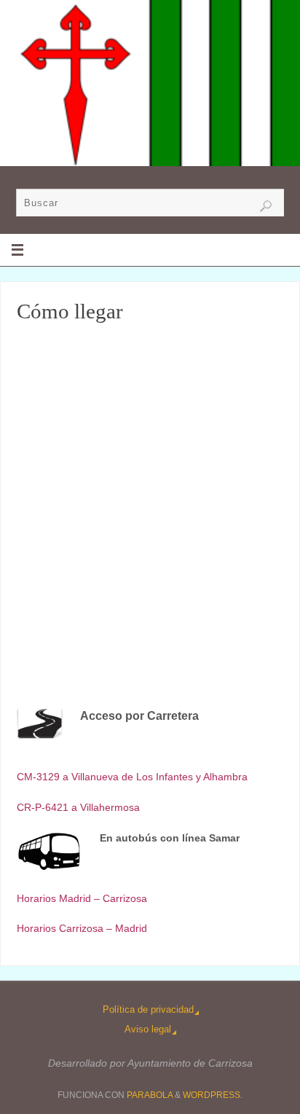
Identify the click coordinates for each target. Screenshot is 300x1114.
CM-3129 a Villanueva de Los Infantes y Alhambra (132, 776)
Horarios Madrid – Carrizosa (82, 898)
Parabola (150, 1095)
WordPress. (212, 1095)
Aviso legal (148, 1029)
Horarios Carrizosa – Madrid (82, 928)
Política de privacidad (148, 1009)
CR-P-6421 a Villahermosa (78, 807)
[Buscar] (265, 206)
